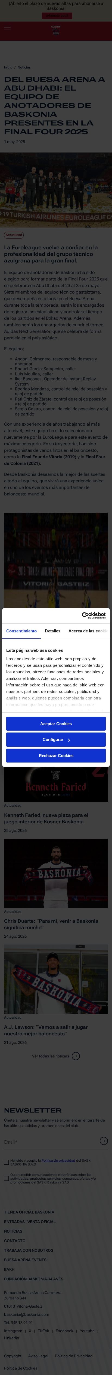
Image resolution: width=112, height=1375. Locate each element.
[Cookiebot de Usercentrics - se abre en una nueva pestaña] (82, 615)
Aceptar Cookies (56, 723)
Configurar (53, 739)
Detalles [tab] (52, 630)
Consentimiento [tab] (21, 630)
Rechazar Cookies (56, 755)
